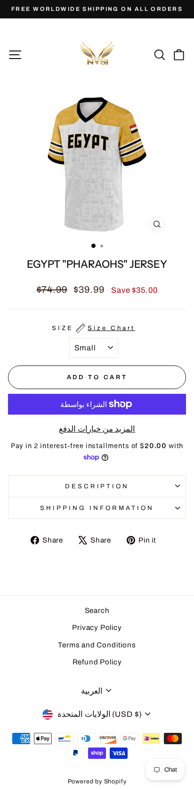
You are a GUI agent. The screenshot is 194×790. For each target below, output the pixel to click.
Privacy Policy (97, 627)
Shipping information (97, 507)
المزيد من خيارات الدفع (97, 429)
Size (93, 327)
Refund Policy (97, 662)
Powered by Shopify (97, 781)
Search (97, 610)
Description (97, 486)
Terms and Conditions (97, 645)
